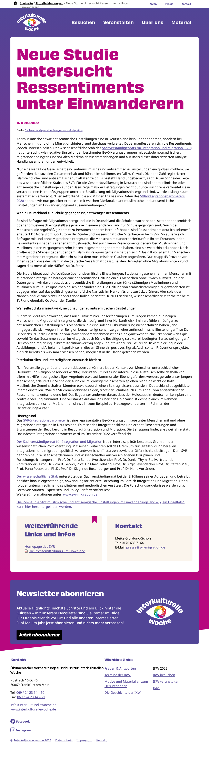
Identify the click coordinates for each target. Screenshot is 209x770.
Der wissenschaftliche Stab (37, 476)
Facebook (23, 721)
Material (181, 22)
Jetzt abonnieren (39, 635)
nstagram (24, 730)
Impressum (84, 740)
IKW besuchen (164, 675)
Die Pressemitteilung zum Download (57, 551)
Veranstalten (118, 22)
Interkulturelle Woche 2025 (32, 740)
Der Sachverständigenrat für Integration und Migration (59, 441)
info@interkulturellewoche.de (33, 705)
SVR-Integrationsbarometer (44, 420)
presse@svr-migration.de (145, 547)
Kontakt (101, 740)
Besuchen (83, 22)
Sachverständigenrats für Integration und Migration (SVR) (147, 148)
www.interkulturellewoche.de (33, 709)
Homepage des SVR (40, 546)
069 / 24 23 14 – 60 (30, 692)
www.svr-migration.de (80, 494)
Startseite (26, 3)
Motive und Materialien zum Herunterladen (126, 683)
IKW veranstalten (166, 681)
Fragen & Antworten (120, 668)
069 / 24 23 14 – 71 (31, 697)
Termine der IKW (117, 675)
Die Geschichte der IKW (122, 692)
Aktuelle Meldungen (49, 3)
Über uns (152, 22)
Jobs (156, 688)
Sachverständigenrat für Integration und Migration (53, 130)
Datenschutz (63, 740)
